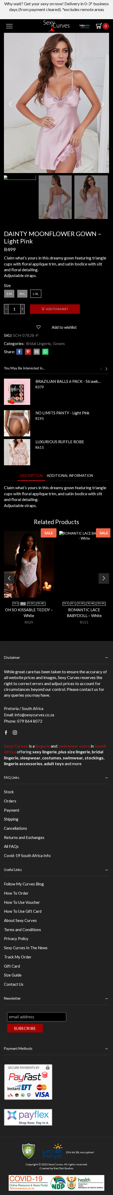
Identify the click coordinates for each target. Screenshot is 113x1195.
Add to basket (57, 309)
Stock (9, 791)
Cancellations (15, 828)
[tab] (31, 476)
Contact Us (13, 984)
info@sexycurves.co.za (34, 714)
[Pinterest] (28, 352)
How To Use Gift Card (23, 911)
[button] (10, 104)
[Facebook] (19, 352)
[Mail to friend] (36, 352)
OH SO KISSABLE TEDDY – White (29, 612)
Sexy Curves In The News (26, 947)
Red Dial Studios (63, 1168)
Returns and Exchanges (24, 837)
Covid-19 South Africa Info (27, 855)
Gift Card (12, 966)
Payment (11, 810)
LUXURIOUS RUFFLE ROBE (59, 441)
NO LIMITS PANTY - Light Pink (62, 412)
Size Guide (13, 975)
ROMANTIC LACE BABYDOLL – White (84, 612)
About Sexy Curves (20, 920)
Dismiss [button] (56, 15)
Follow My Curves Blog (24, 883)
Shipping (11, 819)
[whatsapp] (44, 352)
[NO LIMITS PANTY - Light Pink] (17, 423)
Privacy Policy (16, 938)
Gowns (59, 343)
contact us (88, 689)
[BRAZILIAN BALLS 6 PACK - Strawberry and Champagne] (17, 392)
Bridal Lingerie (38, 343)
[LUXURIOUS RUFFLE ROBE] (17, 452)
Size (7, 285)
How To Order (16, 893)
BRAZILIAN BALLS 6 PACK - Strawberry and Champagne (68, 381)
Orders (10, 801)
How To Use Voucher (22, 902)
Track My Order (18, 956)
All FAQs (11, 846)
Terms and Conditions (22, 929)
